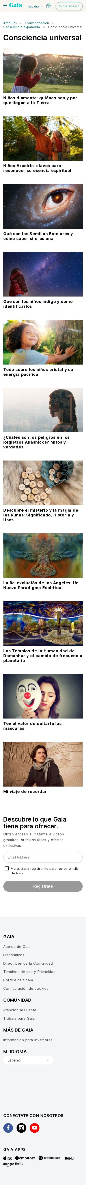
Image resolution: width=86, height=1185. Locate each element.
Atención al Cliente (19, 1010)
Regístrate (43, 886)
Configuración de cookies (26, 988)
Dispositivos (13, 955)
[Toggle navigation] (5, 5)
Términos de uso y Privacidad (29, 971)
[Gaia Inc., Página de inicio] (15, 5)
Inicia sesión (69, 6)
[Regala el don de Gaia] (48, 6)
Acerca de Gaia (17, 946)
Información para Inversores (27, 1040)
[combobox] (28, 1060)
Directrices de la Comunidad (28, 963)
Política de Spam (18, 980)
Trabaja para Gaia (19, 1018)
